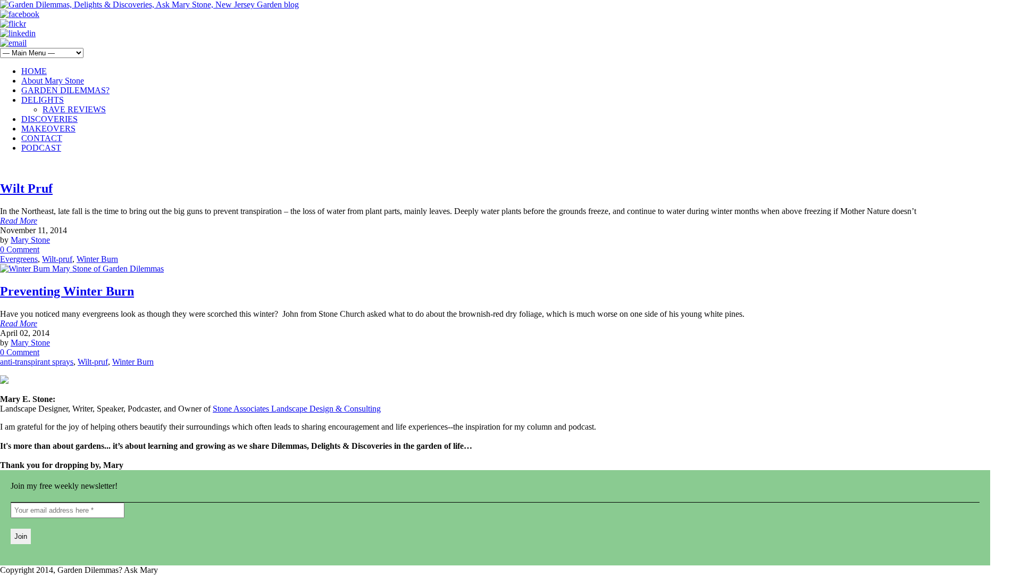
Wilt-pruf (57, 259)
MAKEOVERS (48, 128)
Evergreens (19, 259)
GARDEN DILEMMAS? (65, 90)
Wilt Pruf (26, 188)
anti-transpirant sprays (36, 361)
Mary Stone (30, 239)
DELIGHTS (42, 99)
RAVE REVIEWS (74, 109)
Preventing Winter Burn (67, 291)
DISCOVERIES (49, 119)
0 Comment (19, 249)
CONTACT (41, 138)
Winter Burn (97, 259)
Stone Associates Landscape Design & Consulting (297, 408)
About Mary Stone (52, 80)
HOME (34, 71)
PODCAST (41, 147)
